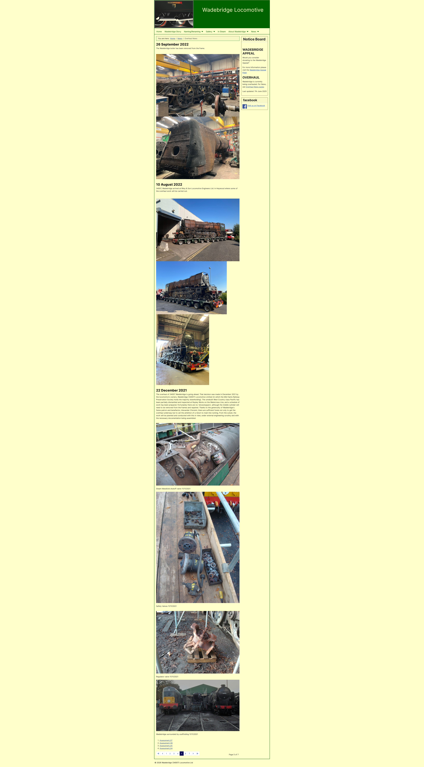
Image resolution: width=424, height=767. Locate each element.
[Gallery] (213, 31)
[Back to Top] (420, 763)
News (253, 31)
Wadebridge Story (173, 31)
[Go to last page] (197, 753)
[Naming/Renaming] (202, 31)
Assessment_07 (166, 740)
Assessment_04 (166, 748)
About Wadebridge (237, 31)
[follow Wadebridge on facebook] (244, 106)
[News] (257, 31)
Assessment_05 (166, 746)
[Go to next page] (193, 753)
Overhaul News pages (255, 87)
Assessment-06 (166, 743)
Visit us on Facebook (256, 105)
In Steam (222, 31)
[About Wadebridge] (247, 31)
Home (159, 31)
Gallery (209, 31)
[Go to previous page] (163, 753)
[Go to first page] (158, 753)
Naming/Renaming (192, 31)
